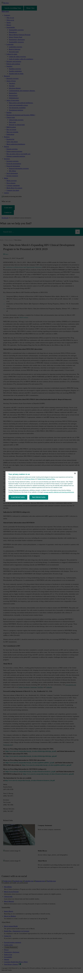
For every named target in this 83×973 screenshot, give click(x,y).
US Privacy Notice (29, 479)
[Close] (75, 473)
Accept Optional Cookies (18, 497)
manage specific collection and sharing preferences (58, 492)
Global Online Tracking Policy (46, 479)
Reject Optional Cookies (38, 497)
